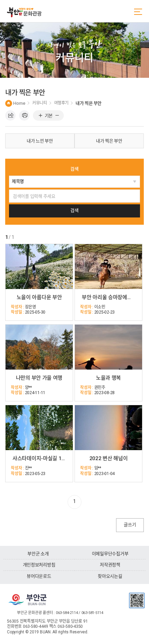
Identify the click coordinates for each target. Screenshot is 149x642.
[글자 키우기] (40, 116)
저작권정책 (110, 564)
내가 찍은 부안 (109, 140)
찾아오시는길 (110, 576)
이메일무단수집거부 (110, 553)
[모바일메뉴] (138, 12)
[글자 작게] (57, 116)
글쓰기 (130, 524)
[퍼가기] (10, 115)
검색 (74, 168)
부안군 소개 (38, 553)
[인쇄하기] (24, 115)
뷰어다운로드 (39, 576)
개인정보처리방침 (39, 564)
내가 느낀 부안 (40, 140)
